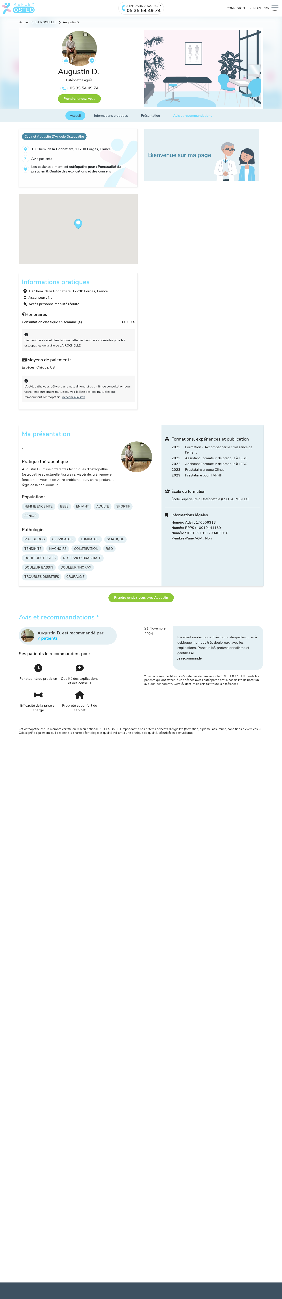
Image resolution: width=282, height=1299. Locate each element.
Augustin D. (71, 22)
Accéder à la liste (73, 397)
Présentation (150, 115)
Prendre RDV (258, 8)
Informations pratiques (111, 115)
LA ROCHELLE (45, 22)
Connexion (236, 8)
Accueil (24, 22)
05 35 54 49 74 (84, 88)
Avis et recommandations (192, 115)
